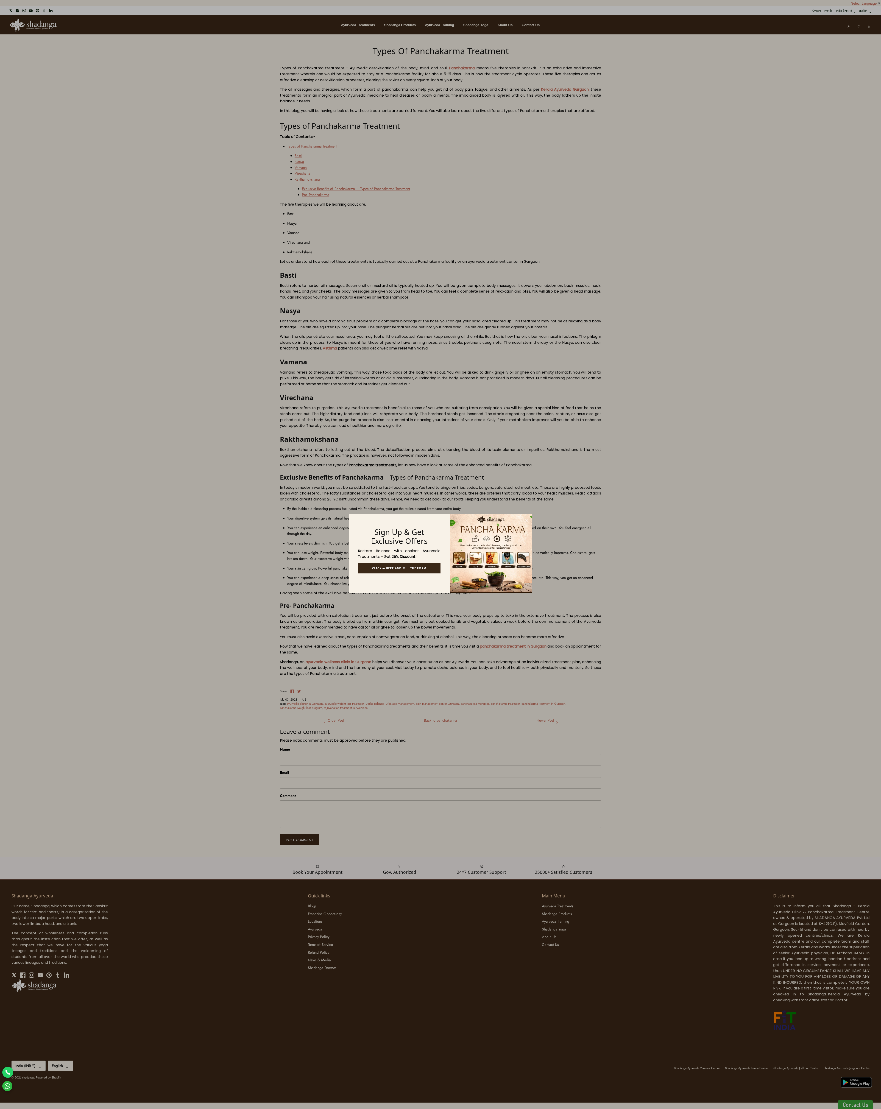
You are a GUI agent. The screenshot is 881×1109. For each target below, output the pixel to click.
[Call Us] (7, 1072)
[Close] (526, 519)
